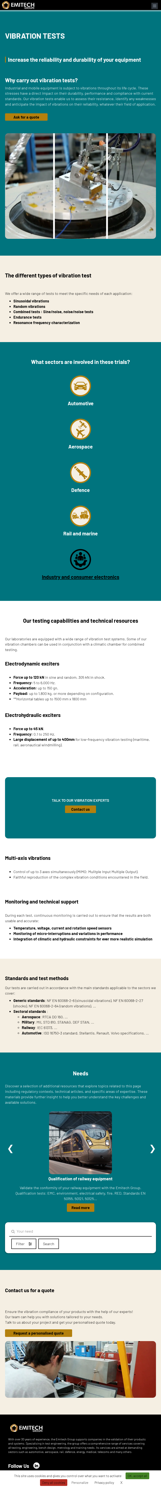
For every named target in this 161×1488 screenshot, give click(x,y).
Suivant (152, 1148)
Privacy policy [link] (104, 1482)
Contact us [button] (80, 809)
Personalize (79, 1482)
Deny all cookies (53, 1482)
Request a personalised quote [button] (38, 1333)
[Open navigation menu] (154, 6)
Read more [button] (80, 1207)
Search (48, 1243)
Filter (20, 1243)
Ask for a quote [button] (26, 117)
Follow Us (18, 1466)
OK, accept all (137, 1476)
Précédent (10, 1148)
